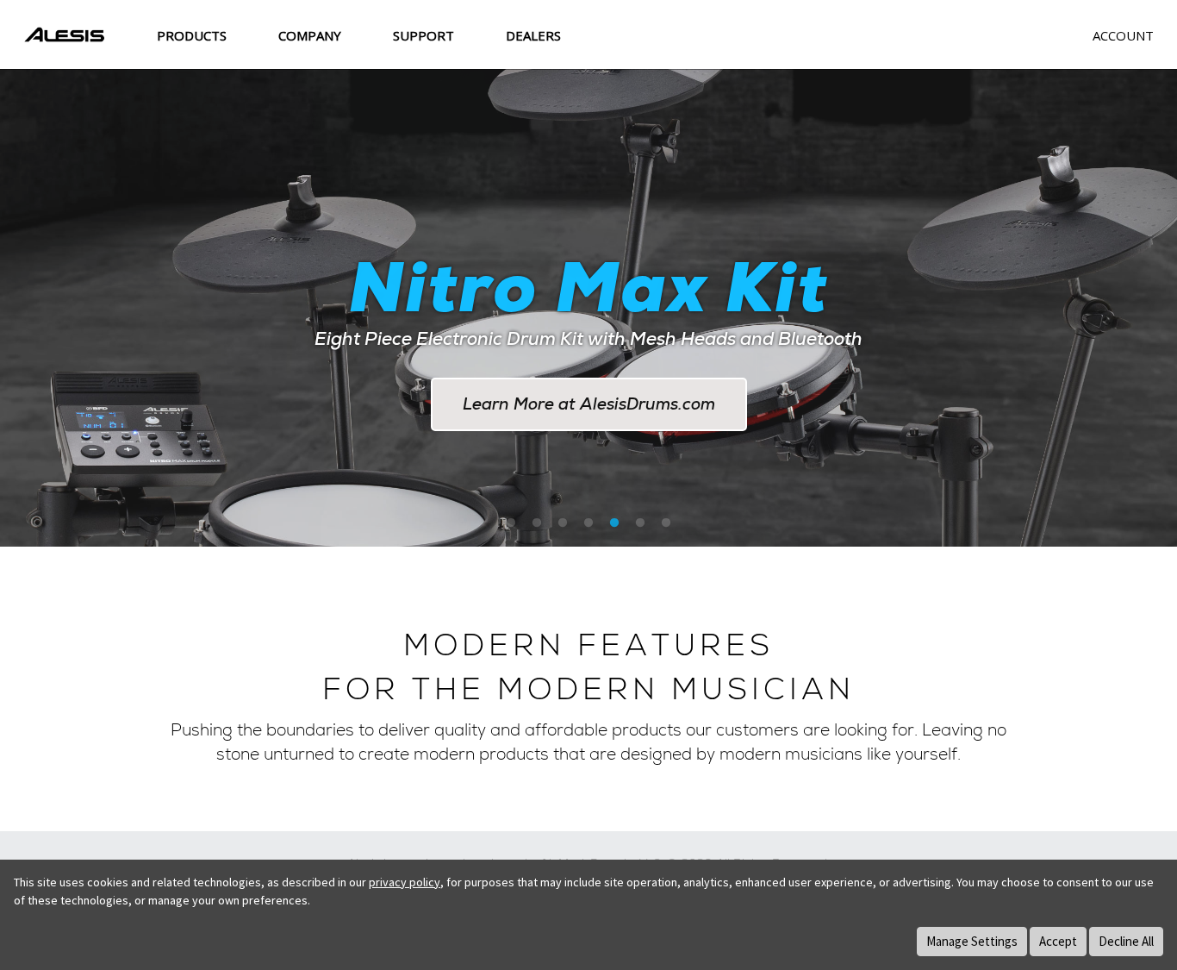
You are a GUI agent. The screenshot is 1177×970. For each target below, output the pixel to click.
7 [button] (666, 523)
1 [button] (511, 523)
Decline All (1126, 941)
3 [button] (562, 523)
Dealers (533, 35)
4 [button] (588, 523)
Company (309, 35)
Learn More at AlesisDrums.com (589, 404)
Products (192, 35)
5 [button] (614, 523)
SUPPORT (423, 35)
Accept (1058, 941)
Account (1123, 35)
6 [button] (640, 523)
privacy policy (404, 882)
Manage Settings (972, 941)
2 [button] (536, 523)
